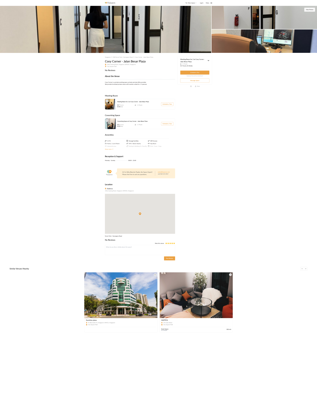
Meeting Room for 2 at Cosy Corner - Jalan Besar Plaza (133, 101)
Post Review (169, 258)
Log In (201, 3)
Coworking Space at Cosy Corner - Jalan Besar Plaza (132, 121)
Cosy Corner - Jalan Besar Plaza (144, 57)
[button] (140, 213)
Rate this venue (159, 243)
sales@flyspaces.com (164, 172)
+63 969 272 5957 (163, 174)
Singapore (108, 57)
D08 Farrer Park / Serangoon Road (123, 57)
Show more (108, 149)
